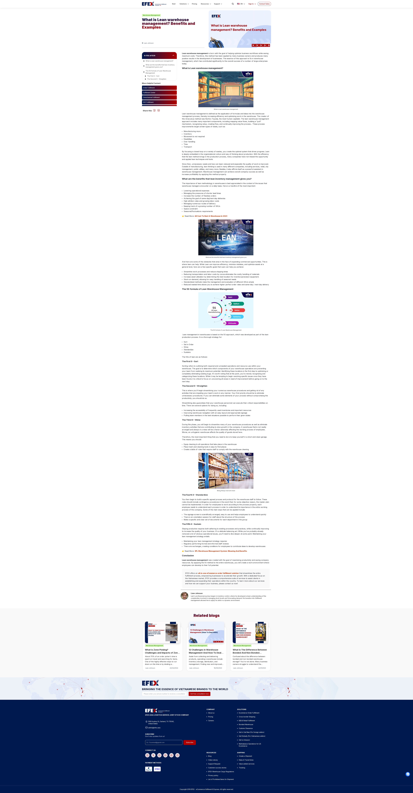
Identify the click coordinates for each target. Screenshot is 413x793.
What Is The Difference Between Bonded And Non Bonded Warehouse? (250, 651)
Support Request (214, 764)
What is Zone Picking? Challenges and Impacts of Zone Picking (162, 651)
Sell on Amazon (244, 740)
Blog (209, 756)
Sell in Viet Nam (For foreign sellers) (251, 732)
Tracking (242, 768)
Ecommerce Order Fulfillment (249, 713)
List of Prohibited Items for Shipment (221, 779)
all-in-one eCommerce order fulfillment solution (218, 573)
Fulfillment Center (149, 92)
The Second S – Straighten (156, 79)
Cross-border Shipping (247, 717)
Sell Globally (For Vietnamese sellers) (252, 736)
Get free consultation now (199, 694)
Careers (211, 720)
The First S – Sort (153, 76)
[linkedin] (158, 110)
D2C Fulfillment (148, 102)
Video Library (213, 760)
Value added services (246, 764)
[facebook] (154, 110)
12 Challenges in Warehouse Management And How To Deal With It (205, 651)
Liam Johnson (149, 43)
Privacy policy (213, 775)
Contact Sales (264, 4)
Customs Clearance (246, 728)
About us (211, 713)
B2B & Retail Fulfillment (247, 720)
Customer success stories (217, 768)
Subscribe (189, 742)
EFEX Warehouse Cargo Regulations (221, 771)
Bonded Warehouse (246, 724)
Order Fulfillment (149, 88)
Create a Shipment (245, 756)
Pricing (210, 717)
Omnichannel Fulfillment (151, 97)
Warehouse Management (151, 15)
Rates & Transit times (246, 760)
